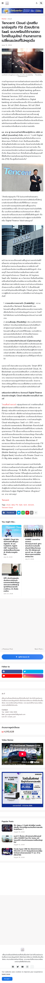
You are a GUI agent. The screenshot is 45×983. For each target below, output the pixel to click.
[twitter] (33, 671)
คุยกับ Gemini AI (22, 657)
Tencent (5, 500)
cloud (10, 19)
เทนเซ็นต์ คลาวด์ (9, 404)
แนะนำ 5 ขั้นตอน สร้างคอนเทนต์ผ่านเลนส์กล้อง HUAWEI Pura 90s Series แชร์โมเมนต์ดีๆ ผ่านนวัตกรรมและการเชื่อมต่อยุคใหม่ (28, 839)
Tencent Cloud (7, 508)
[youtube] (12, 676)
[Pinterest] (27, 513)
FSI (17, 505)
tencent (31, 505)
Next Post (38, 649)
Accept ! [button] (7, 979)
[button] (2, 3)
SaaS (20, 505)
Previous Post (8, 649)
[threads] (32, 967)
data (13, 505)
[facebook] (12, 671)
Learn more (6, 974)
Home (4, 19)
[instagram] (33, 676)
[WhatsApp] (23, 513)
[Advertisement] (15, 878)
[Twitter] (19, 513)
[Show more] (36, 513)
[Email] (31, 513)
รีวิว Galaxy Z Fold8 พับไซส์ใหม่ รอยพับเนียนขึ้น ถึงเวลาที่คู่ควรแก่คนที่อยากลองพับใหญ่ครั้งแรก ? (28, 827)
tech (25, 505)
